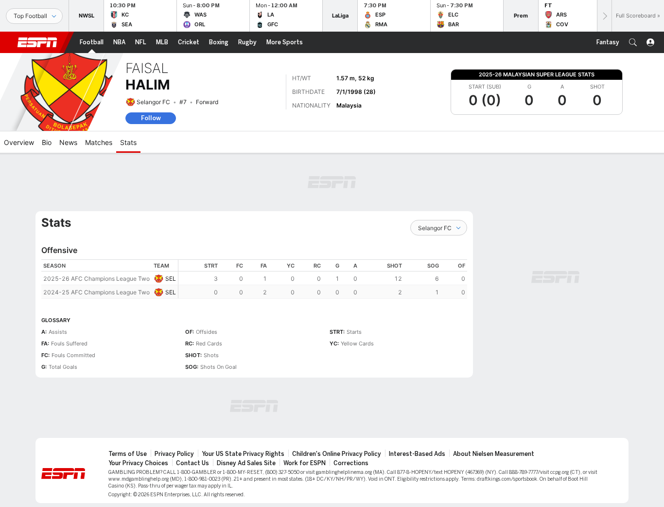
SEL (170, 278)
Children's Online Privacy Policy (336, 454)
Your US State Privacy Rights (243, 454)
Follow (151, 118)
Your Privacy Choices (138, 463)
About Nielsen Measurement (493, 454)
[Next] (604, 16)
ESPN (37, 42)
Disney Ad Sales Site (246, 463)
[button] (633, 42)
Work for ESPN (304, 463)
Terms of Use (127, 454)
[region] (322, 279)
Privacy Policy (174, 454)
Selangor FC (153, 102)
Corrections (350, 463)
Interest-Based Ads (417, 454)
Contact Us (192, 463)
